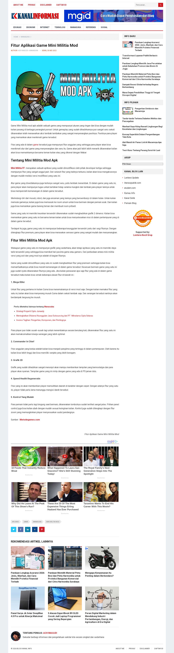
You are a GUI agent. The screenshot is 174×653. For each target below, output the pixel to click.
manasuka (37, 522)
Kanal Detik (129, 198)
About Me (18, 5)
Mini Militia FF (18, 168)
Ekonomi (30, 27)
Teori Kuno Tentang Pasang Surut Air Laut (141, 150)
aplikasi (15, 522)
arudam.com (130, 188)
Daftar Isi (61, 5)
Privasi (31, 5)
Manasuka (75, 27)
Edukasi (17, 27)
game (35, 144)
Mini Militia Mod (52, 522)
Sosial (104, 27)
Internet (44, 27)
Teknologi (60, 27)
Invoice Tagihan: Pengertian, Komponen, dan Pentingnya (41, 320)
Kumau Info (129, 193)
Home (16, 37)
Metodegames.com (30, 419)
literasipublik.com (132, 183)
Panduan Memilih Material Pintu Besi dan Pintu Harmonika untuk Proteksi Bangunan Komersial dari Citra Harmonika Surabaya (141, 76)
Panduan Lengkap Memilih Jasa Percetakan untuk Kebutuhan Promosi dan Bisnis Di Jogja (142, 66)
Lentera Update (131, 177)
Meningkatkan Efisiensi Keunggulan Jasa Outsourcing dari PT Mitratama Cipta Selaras (54, 316)
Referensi (91, 27)
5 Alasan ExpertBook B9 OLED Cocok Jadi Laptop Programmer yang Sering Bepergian (64, 616)
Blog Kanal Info (24, 649)
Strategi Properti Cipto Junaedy (30, 311)
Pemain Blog (130, 203)
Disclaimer (46, 5)
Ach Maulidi (23, 51)
